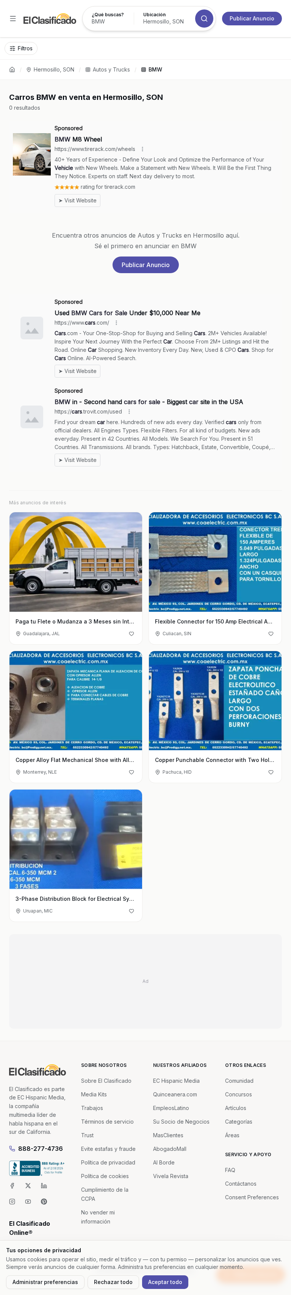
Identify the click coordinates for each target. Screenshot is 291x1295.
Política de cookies (105, 1176)
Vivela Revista (170, 1176)
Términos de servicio (107, 1121)
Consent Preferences (252, 1197)
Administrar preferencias (45, 1282)
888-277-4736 (40, 1148)
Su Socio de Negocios (181, 1121)
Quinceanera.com (175, 1094)
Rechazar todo (113, 1282)
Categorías (238, 1121)
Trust (87, 1135)
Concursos (238, 1094)
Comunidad (239, 1080)
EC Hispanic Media (176, 1080)
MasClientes (168, 1135)
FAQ (230, 1170)
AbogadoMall (169, 1149)
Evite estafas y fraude (108, 1149)
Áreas (232, 1135)
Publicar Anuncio (252, 18)
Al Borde (164, 1162)
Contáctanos (241, 1183)
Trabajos (92, 1108)
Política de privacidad (108, 1162)
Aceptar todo (165, 1282)
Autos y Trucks (111, 69)
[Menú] (12, 18)
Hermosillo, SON (54, 69)
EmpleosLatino (171, 1108)
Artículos (235, 1108)
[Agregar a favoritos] (131, 633)
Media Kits (94, 1094)
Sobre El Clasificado (106, 1080)
